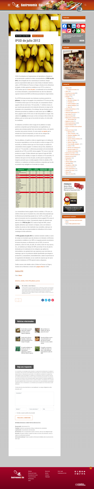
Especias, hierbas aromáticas (74, 138)
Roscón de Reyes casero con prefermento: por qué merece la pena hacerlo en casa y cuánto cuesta (47, 340)
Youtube (83, 26)
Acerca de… (47, 471)
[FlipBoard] (77, 474)
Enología (67, 96)
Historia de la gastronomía (71, 112)
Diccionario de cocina (70, 93)
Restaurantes (68, 158)
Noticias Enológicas (72, 105)
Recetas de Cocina (69, 130)
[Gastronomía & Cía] (27, 5)
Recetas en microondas (73, 151)
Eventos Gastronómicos (70, 109)
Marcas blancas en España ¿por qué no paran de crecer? (45, 330)
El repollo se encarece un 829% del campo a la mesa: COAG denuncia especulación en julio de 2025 (46, 350)
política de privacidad (30, 413)
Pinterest (78, 26)
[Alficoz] (56, 18)
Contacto (47, 475)
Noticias (30, 471)
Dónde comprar (68, 95)
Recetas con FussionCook (73, 147)
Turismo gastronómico (70, 168)
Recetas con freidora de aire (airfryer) (73, 126)
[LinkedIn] (80, 471)
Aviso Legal (60, 471)
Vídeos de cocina (69, 174)
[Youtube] (84, 471)
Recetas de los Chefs (70, 153)
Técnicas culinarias (69, 161)
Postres (69, 145)
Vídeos (66, 172)
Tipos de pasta (71, 119)
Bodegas (69, 98)
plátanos (33, 281)
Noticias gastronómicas (38, 35)
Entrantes (70, 137)
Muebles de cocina (69, 121)
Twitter (69, 26)
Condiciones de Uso (62, 473)
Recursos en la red (69, 156)
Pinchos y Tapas (71, 142)
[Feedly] (82, 474)
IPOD (30, 281)
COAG (26, 281)
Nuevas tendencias (69, 124)
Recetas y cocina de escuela (71, 154)
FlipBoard (69, 30)
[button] (9, 4)
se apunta (44, 131)
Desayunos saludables (72, 135)
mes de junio (31, 89)
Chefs (66, 91)
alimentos (17, 281)
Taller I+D (67, 160)
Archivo (46, 473)
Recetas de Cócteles (72, 89)
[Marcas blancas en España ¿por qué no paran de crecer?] (38, 330)
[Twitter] (77, 471)
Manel (20, 275)
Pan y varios (70, 140)
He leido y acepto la (26, 413)
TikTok (73, 30)
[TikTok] (80, 474)
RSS (83, 30)
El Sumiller (70, 102)
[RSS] (84, 474)
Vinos (69, 107)
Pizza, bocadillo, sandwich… (74, 144)
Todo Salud (67, 163)
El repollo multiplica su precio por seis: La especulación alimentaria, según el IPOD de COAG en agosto (27, 350)
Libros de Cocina (69, 116)
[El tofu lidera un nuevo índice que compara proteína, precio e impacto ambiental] (18, 330)
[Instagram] (75, 474)
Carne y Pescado (71, 133)
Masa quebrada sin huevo (74, 223)
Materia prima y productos (71, 117)
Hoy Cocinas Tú (68, 114)
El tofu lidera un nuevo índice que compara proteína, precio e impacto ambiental (26, 331)
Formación (67, 110)
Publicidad (47, 477)
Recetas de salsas (71, 149)
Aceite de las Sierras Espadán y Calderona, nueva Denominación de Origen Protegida (26, 339)
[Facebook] (75, 471)
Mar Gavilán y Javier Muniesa (23, 35)
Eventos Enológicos (72, 103)
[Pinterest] (82, 471)
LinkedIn (73, 26)
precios (38, 281)
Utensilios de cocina (69, 170)
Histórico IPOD (19, 271)
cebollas (23, 281)
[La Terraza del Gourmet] (53, 18)
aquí (19, 438)
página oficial (40, 266)
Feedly (78, 30)
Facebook (64, 26)
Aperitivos (70, 131)
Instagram (64, 30)
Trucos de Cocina (69, 167)
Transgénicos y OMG (69, 165)
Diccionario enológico (72, 100)
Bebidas (67, 88)
